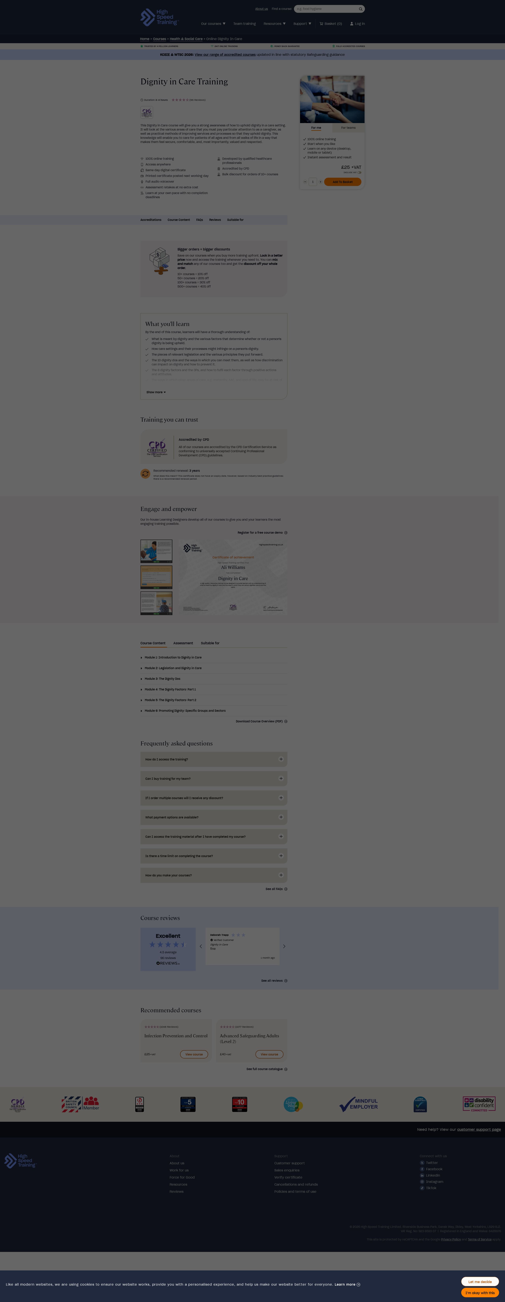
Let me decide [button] (480, 1282)
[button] (347, 1284)
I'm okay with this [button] (480, 1293)
